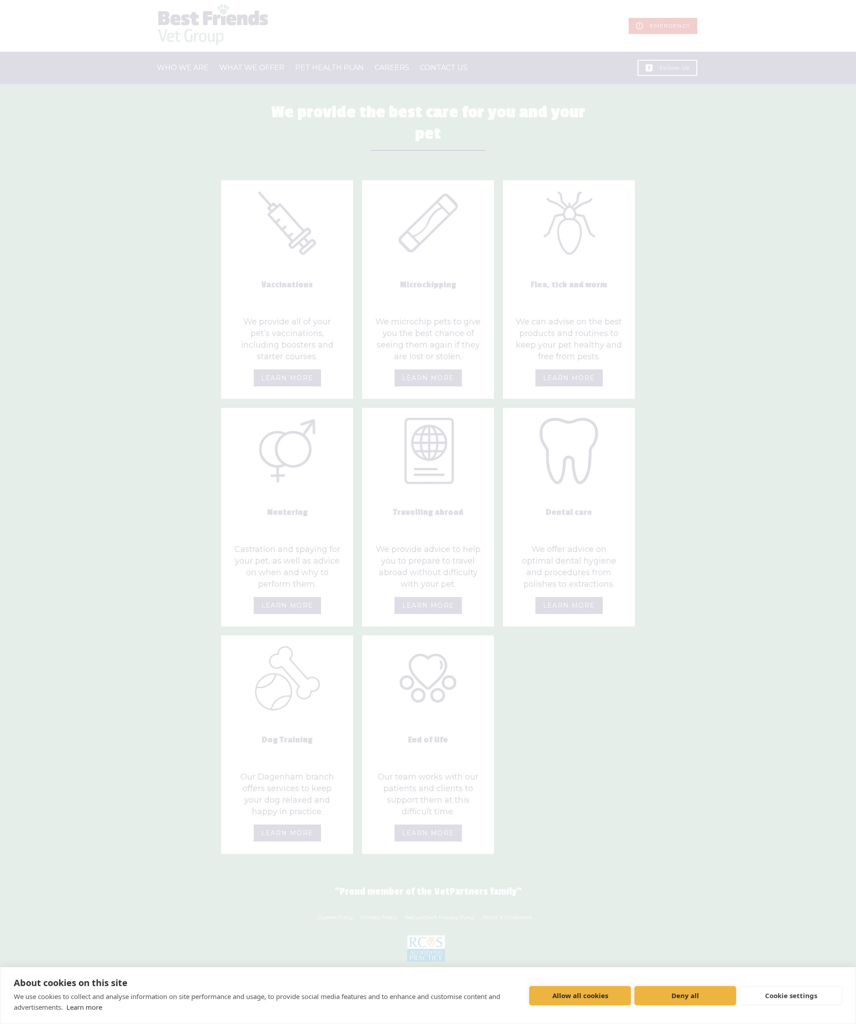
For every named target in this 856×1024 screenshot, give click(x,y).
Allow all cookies (580, 995)
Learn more (84, 1007)
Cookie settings (791, 995)
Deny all (685, 995)
